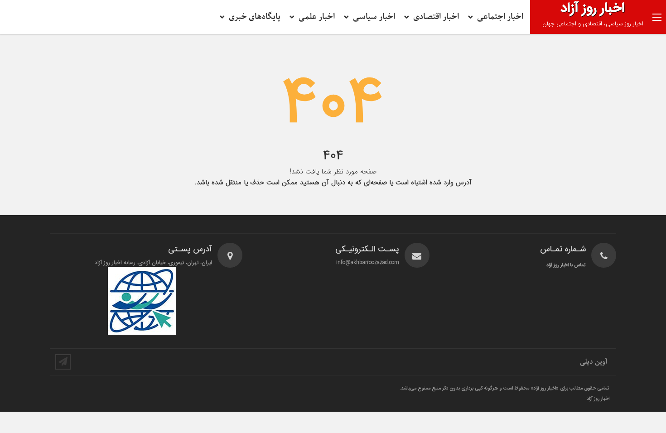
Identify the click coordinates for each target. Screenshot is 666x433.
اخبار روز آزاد (598, 399)
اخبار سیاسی (374, 17)
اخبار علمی (317, 17)
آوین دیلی (593, 362)
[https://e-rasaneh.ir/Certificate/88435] (142, 301)
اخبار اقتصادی (436, 17)
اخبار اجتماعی (500, 17)
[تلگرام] (63, 362)
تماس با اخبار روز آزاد (566, 265)
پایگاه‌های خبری (254, 17)
